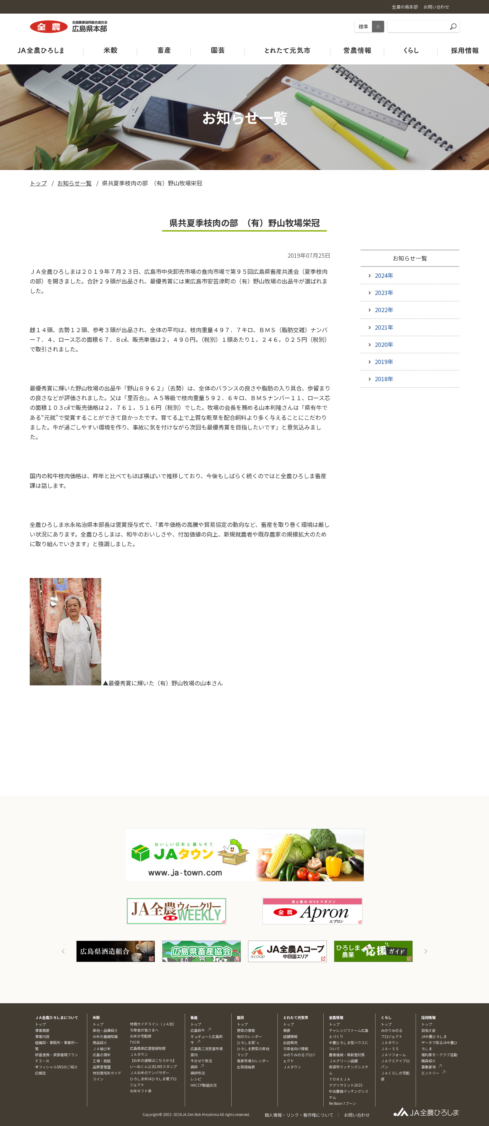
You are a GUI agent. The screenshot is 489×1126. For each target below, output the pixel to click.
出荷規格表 (246, 1066)
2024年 (384, 275)
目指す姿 (428, 1030)
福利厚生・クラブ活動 (439, 1054)
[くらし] (411, 50)
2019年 (384, 361)
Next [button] (425, 951)
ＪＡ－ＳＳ (390, 1048)
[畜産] (164, 50)
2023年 (384, 292)
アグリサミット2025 (346, 1085)
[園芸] (218, 50)
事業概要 (42, 1030)
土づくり (336, 1036)
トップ (38, 183)
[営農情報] (357, 50)
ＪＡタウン (292, 1066)
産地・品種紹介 (105, 1030)
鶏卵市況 (197, 1073)
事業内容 (42, 1036)
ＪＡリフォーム (393, 1054)
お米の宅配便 (140, 1036)
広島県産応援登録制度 (148, 1048)
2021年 (384, 327)
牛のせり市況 (201, 1060)
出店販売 (290, 1042)
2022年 (384, 309)
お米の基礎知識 (105, 1036)
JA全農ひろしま (434, 1036)
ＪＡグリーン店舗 (343, 1060)
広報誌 (40, 1073)
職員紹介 (428, 1060)
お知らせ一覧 (74, 183)
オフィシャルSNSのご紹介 (56, 1066)
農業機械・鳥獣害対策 (347, 1054)
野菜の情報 (246, 1030)
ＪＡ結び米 (102, 1048)
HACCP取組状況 (203, 1085)
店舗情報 (290, 1036)
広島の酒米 (102, 1054)
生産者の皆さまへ (144, 1030)
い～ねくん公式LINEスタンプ (153, 1066)
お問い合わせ (357, 1115)
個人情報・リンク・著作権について (299, 1115)
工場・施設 (102, 1060)
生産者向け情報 (295, 1048)
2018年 (384, 378)
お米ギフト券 (140, 1090)
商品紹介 (100, 1042)
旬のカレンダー (249, 1036)
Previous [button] (63, 951)
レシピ (195, 1079)
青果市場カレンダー (253, 1060)
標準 (363, 26)
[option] (116, 951)
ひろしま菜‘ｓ (248, 1042)
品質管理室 (102, 1066)
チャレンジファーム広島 (348, 1030)
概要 (286, 1030)
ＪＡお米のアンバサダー (149, 1072)
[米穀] (110, 50)
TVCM (135, 1042)
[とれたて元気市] (287, 50)
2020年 (384, 344)
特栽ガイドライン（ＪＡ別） (153, 1023)
